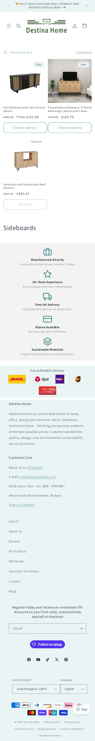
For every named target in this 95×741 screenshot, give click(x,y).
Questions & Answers (24, 571)
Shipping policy (47, 728)
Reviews (14, 541)
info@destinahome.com (38, 477)
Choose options (25, 127)
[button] (9, 26)
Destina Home (31, 722)
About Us (15, 531)
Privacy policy (72, 722)
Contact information (72, 728)
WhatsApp (34, 467)
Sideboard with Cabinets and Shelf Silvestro (24, 186)
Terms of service (24, 728)
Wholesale (16, 561)
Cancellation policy (49, 735)
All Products (18, 551)
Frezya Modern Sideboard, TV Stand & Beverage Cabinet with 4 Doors (69, 109)
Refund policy (52, 722)
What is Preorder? (22, 505)
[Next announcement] (87, 6)
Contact (14, 581)
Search (14, 521)
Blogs (13, 591)
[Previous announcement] (8, 6)
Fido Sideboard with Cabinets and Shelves (24, 109)
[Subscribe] (81, 628)
